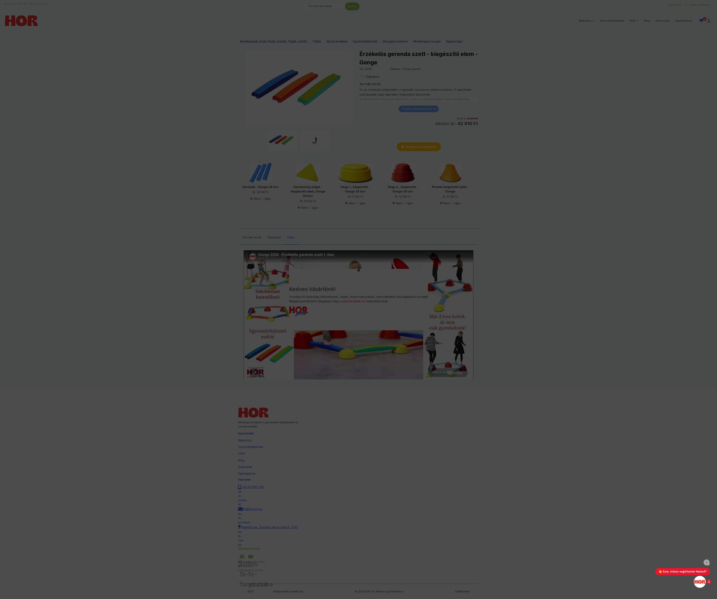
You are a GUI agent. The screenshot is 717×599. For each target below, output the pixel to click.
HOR (633, 20)
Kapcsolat (663, 20)
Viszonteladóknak (612, 20)
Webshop (585, 20)
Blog (647, 20)
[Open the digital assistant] (700, 582)
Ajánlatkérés (684, 20)
